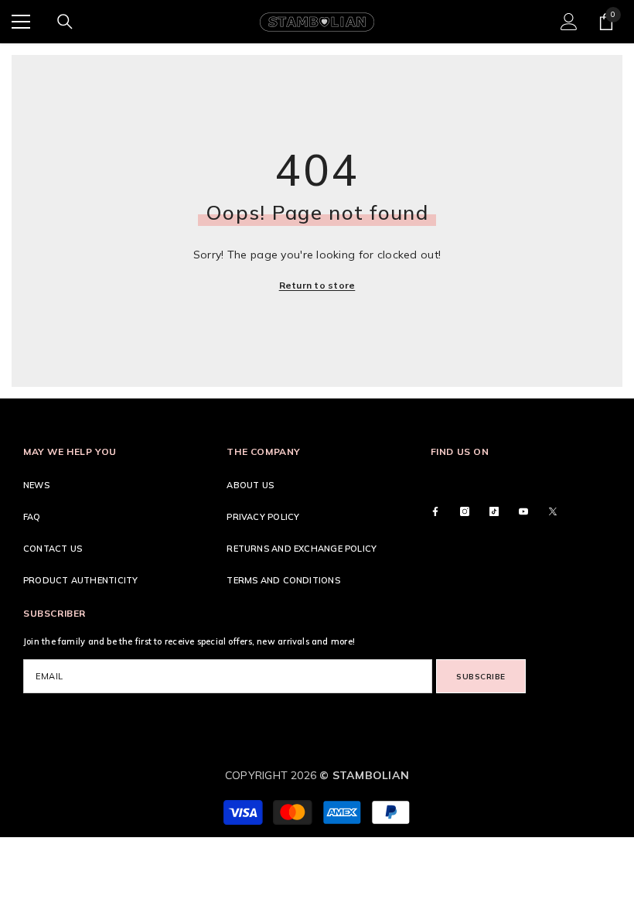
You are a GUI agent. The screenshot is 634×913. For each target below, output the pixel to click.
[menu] (21, 21)
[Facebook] (435, 511)
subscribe (481, 677)
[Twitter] (553, 511)
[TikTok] (494, 511)
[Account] (569, 21)
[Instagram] (464, 511)
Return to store (317, 285)
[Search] (65, 21)
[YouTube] (523, 511)
